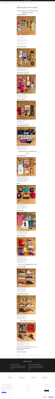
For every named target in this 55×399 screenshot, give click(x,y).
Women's (16, 2)
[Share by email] (37, 355)
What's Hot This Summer (34, 364)
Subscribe (46, 390)
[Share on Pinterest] (34, 355)
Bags (27, 2)
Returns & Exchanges (29, 390)
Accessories (31, 2)
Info (35, 2)
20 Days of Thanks (15, 364)
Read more (29, 369)
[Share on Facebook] (29, 355)
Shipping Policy (28, 391)
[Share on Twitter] (32, 355)
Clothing (23, 2)
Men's (12, 2)
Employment (28, 388)
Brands (27, 389)
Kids (19, 2)
